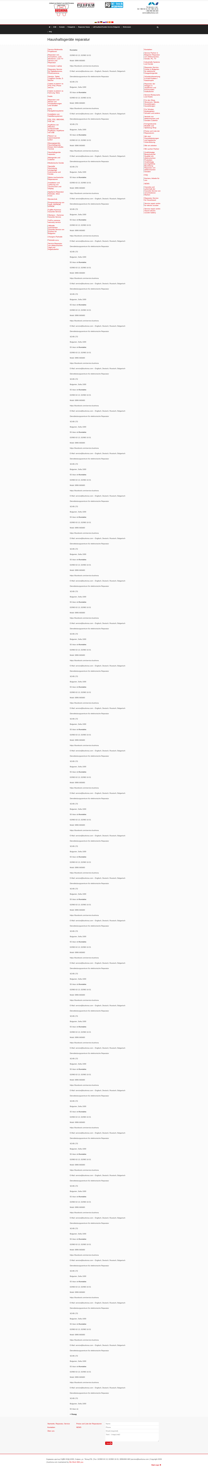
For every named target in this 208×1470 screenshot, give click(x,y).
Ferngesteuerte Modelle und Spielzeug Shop (150, 126)
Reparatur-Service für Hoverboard (151, 199)
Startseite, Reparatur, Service (58, 1424)
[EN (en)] (98, 22)
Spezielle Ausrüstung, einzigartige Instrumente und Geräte (54, 170)
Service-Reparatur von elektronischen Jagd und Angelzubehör (55, 246)
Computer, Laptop (55, 66)
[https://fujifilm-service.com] (90, 5)
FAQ (50, 32)
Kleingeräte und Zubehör (54, 158)
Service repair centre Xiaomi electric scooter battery (152, 211)
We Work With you (76, 1462)
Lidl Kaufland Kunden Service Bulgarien (106, 27)
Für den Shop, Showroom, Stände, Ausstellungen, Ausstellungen (151, 103)
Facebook (153, 3)
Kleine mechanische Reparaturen (55, 178)
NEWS (146, 184)
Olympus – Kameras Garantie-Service (56, 216)
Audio (50, 96)
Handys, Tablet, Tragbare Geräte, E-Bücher (56, 78)
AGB (54, 27)
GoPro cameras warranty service (54, 221)
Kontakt (62, 27)
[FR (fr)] (107, 22)
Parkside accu (53, 240)
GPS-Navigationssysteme (55, 110)
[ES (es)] (109, 22)
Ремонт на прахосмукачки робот (54, 138)
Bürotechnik (52, 199)
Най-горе (155, 1465)
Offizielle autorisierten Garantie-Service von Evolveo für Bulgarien (56, 229)
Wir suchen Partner (151, 149)
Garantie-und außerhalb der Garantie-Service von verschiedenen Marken (152, 191)
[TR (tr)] (112, 22)
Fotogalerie (71, 27)
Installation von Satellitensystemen (55, 115)
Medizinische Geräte (56, 163)
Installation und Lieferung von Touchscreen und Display (54, 185)
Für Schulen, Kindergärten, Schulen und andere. (152, 111)
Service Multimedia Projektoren (55, 50)
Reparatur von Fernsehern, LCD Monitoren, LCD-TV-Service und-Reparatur (55, 58)
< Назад (73, 1414)
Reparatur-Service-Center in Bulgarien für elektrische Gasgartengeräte (151, 70)
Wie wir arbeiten (150, 145)
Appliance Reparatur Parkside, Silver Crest (56, 194)
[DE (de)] (101, 22)
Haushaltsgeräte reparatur (54, 153)
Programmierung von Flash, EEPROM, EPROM (56, 204)
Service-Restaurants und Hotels (152, 96)
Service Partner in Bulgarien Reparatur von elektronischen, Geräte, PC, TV (152, 56)
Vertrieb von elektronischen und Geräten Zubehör (151, 118)
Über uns (50, 1431)
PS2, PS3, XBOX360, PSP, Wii (56, 120)
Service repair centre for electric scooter (152, 204)
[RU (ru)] (104, 22)
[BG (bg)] (96, 22)
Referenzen (127, 27)
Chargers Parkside (55, 237)
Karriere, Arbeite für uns (151, 179)
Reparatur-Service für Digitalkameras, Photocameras (55, 71)
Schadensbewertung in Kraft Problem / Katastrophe (152, 78)
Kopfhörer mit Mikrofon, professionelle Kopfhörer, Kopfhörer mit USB (56, 128)
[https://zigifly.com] (118, 5)
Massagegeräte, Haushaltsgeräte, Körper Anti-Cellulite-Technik (56, 146)
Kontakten (148, 49)
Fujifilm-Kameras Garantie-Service (54, 211)
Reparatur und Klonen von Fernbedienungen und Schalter (55, 102)
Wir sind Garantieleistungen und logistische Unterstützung (151, 139)
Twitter (149, 3)
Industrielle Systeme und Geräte (152, 63)
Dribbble (156, 3)
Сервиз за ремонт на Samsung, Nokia (55, 92)
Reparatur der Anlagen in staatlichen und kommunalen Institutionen (150, 87)
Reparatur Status (84, 27)
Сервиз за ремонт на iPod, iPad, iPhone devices (55, 85)
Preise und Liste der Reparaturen (152, 132)
